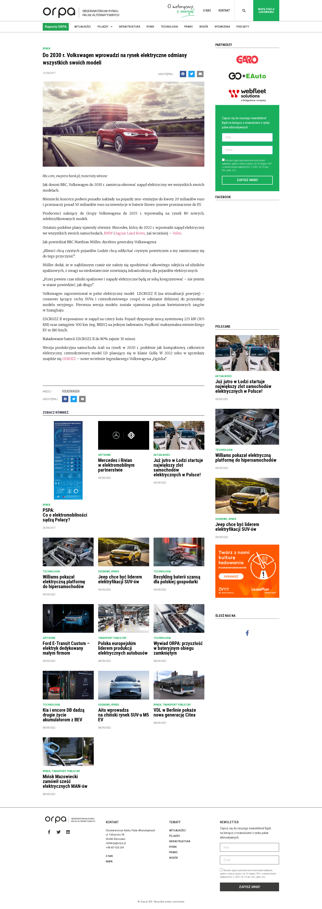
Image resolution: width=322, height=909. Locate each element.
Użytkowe (104, 454)
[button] (56, 27)
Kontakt (224, 10)
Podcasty (242, 26)
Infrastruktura (129, 26)
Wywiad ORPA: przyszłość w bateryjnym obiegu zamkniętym (178, 648)
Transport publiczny (112, 638)
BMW (108, 233)
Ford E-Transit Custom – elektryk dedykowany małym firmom (66, 648)
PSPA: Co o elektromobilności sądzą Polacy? (65, 515)
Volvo (176, 233)
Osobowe (104, 571)
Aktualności (82, 26)
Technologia (169, 26)
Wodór (203, 26)
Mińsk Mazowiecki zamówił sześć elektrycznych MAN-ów (65, 781)
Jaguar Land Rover (130, 233)
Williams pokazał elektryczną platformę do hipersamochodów (64, 581)
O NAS (207, 10)
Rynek (150, 26)
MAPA (109, 861)
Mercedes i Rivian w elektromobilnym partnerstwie (116, 465)
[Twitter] (58, 832)
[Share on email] (200, 74)
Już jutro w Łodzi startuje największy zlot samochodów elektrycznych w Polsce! (178, 467)
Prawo (188, 26)
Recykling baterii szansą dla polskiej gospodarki (177, 579)
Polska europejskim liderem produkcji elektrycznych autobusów (123, 648)
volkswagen (71, 391)
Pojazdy (102, 26)
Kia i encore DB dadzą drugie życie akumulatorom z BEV (63, 714)
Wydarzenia (222, 26)
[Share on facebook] (183, 74)
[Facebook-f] (247, 633)
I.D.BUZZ (69, 359)
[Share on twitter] (191, 74)
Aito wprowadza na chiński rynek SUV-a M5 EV (123, 714)
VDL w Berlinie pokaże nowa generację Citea (175, 712)
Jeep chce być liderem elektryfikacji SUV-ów (120, 579)
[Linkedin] (68, 832)
